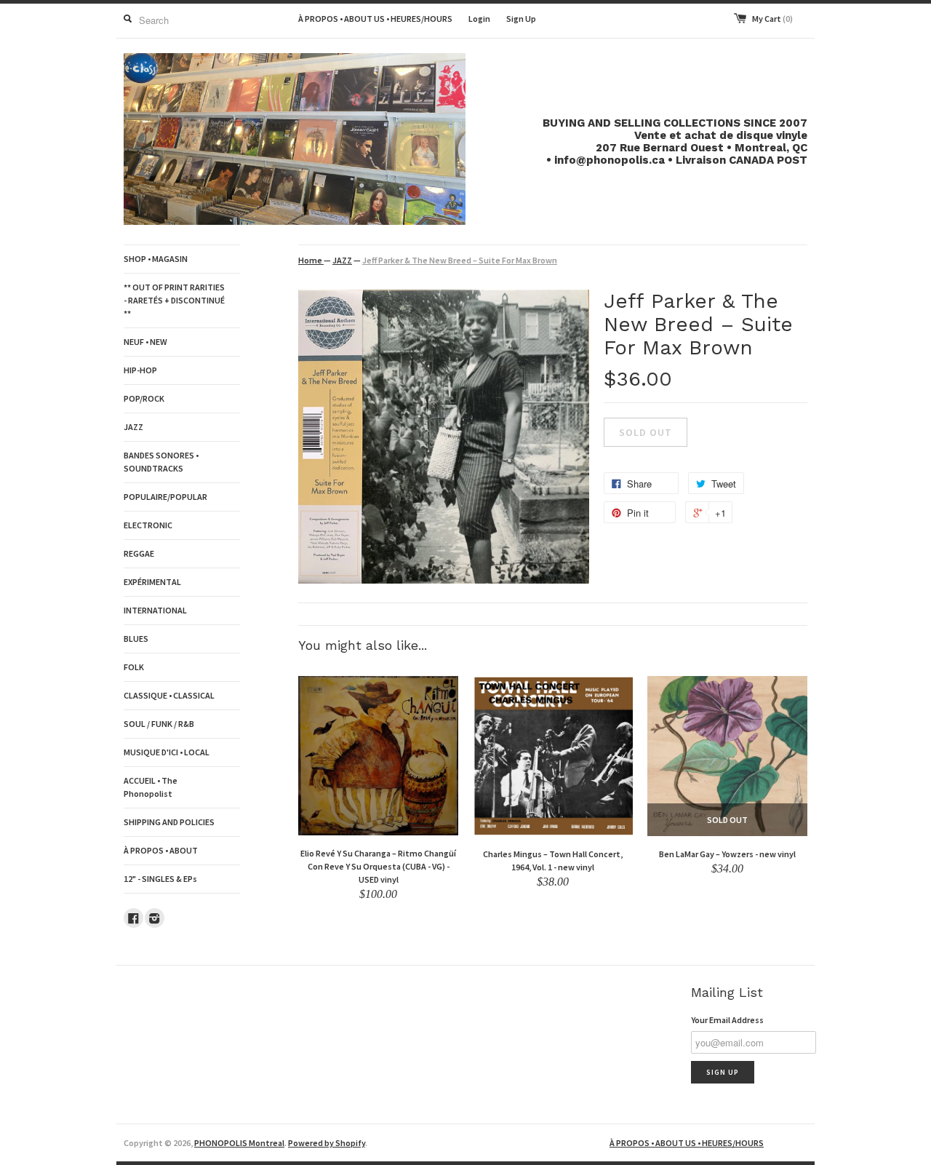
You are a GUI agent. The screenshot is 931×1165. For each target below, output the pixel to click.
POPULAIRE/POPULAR (165, 496)
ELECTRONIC (148, 525)
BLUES (136, 638)
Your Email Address (727, 1019)
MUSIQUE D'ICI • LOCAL (166, 752)
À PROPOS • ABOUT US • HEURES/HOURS (375, 18)
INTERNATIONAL (155, 610)
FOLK (134, 666)
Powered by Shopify (326, 1142)
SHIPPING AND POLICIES (169, 821)
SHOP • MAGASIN (156, 258)
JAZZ (133, 426)
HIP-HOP (140, 370)
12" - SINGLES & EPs (160, 878)
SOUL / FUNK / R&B (159, 723)
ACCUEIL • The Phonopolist (150, 787)
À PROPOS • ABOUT (161, 850)
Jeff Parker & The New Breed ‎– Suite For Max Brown (459, 260)
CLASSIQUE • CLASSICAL (169, 695)
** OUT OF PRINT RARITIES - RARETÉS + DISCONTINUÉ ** (174, 300)
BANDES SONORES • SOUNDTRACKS (161, 462)
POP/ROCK (144, 398)
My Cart (772, 18)
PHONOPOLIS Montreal (239, 1142)
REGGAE (139, 553)
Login (479, 18)
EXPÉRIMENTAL (152, 581)
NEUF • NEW (145, 341)
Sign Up (521, 18)
